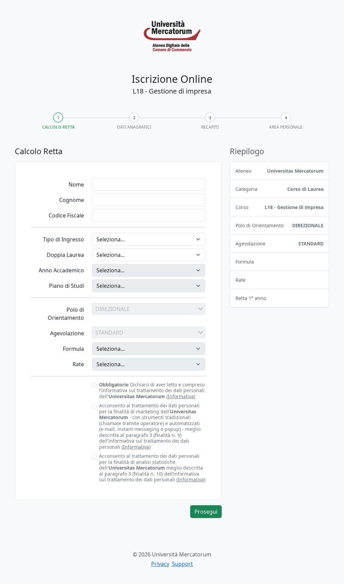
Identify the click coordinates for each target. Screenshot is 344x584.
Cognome (71, 200)
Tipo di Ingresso (63, 239)
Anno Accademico (61, 270)
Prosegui (206, 511)
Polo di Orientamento (66, 313)
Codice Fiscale (66, 215)
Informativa (181, 396)
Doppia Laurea (65, 255)
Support (182, 564)
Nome (76, 184)
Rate (78, 364)
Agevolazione (67, 333)
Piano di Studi (66, 285)
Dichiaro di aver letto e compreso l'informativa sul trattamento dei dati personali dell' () (152, 391)
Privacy (160, 564)
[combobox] (148, 309)
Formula (73, 348)
